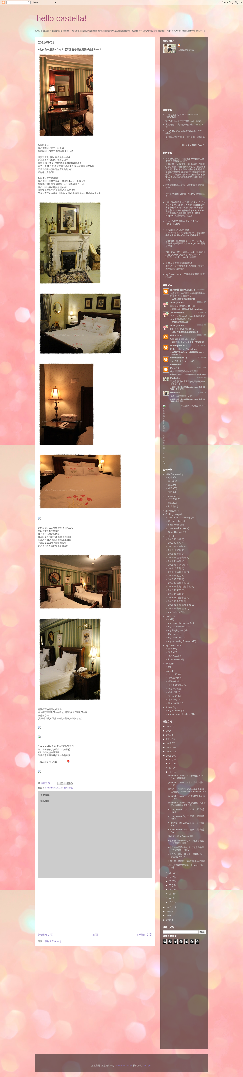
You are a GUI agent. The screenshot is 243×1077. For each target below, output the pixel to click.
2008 (169, 915)
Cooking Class (175, 521)
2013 (169, 747)
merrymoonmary (124, 1065)
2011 (169, 756)
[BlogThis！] (62, 783)
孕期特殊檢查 (174, 688)
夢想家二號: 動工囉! (180, 322)
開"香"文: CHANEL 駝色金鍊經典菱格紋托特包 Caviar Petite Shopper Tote (187, 790)
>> (204, 145)
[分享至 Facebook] (68, 783)
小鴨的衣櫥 (173, 681)
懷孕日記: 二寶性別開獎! (177, 121)
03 (170, 893)
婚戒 (170, 484)
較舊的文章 (144, 935)
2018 (169, 726)
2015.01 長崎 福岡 (177, 608)
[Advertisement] (95, 905)
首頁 (95, 935)
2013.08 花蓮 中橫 (177, 597)
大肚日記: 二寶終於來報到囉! (179, 124)
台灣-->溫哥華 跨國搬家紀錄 (178, 263)
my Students (174, 710)
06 (170, 881)
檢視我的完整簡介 (186, 50)
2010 (169, 907)
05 (170, 885)
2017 (169, 731)
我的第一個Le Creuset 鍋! (180, 836)
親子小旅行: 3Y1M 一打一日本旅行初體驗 (189, 374)
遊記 (170, 503)
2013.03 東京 (174, 590)
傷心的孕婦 (176, 364)
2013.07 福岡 (174, 594)
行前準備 (172, 499)
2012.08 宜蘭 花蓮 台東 (179, 586)
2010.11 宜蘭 (174, 550)
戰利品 (171, 506)
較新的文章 (45, 935)
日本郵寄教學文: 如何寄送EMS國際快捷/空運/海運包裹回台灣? (184, 160)
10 (170, 768)
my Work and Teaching (179, 714)
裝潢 (170, 652)
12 (170, 759)
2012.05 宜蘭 (174, 579)
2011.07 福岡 (174, 561)
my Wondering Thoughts (180, 641)
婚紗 (170, 492)
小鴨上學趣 (173, 678)
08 (170, 873)
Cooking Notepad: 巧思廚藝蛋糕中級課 (186, 861)
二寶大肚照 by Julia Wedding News (182, 114)
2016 (169, 735)
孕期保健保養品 (175, 685)
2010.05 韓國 (174, 539)
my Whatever (174, 637)
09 (170, 772)
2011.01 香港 (174, 554)
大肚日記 (172, 674)
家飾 (170, 648)
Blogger (147, 1065)
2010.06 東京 (174, 543)
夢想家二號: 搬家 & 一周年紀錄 (180, 137)
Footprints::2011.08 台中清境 (59, 787)
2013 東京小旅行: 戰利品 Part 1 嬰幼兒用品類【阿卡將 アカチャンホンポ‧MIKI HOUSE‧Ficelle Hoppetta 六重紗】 (185, 254)
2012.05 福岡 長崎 (177, 583)
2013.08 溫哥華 (175, 601)
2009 (169, 911)
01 (170, 902)
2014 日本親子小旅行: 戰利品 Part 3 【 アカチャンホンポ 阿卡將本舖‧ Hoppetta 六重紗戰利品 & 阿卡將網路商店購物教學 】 (185, 205)
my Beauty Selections (178, 623)
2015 (169, 739)
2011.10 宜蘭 (174, 568)
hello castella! (61, 18)
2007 (169, 920)
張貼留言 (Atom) (53, 941)
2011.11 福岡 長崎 (177, 572)
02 (170, 898)
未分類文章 (170, 510)
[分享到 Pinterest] (71, 783)
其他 (170, 481)
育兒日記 (172, 696)
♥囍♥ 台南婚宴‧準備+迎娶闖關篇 (185, 332)
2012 (169, 751)
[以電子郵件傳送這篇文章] (59, 783)
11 (170, 763)
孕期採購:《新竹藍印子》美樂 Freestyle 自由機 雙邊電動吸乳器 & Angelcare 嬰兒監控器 (185, 243)
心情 (170, 477)
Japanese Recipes (177, 528)
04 (170, 889)
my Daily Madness (177, 626)
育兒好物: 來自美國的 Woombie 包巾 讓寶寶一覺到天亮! (187, 400)
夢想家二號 (173, 656)
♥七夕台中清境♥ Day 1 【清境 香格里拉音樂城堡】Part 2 (186, 848)
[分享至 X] (65, 783)
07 (170, 877)
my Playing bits (175, 630)
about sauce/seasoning (179, 517)
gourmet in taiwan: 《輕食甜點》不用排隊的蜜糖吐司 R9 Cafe (187, 804)
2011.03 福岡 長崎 (177, 557)
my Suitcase (174, 612)
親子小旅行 (173, 703)
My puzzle (173, 634)
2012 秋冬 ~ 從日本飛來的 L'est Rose (187, 309)
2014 (169, 743)
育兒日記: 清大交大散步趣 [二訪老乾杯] (188, 342)
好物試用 (172, 692)
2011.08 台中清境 (176, 565)
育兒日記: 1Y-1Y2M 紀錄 (177, 230)
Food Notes (173, 524)
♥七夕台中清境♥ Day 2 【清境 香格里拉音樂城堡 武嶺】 (186, 842)
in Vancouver (174, 659)
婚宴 (170, 488)
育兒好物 (172, 699)
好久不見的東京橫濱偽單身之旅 (180, 130)
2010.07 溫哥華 (175, 546)
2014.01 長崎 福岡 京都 (179, 605)
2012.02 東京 (174, 575)
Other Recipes (175, 532)
